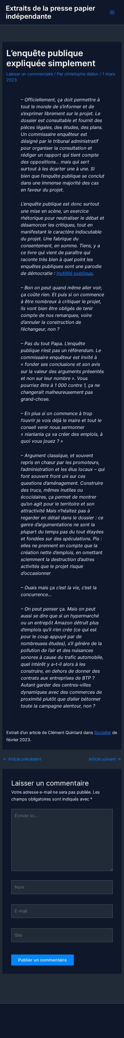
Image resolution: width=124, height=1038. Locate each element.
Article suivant (105, 759)
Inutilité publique (75, 273)
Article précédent (22, 759)
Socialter (102, 732)
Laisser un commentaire (29, 74)
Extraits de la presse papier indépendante (50, 12)
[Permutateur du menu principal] (112, 12)
